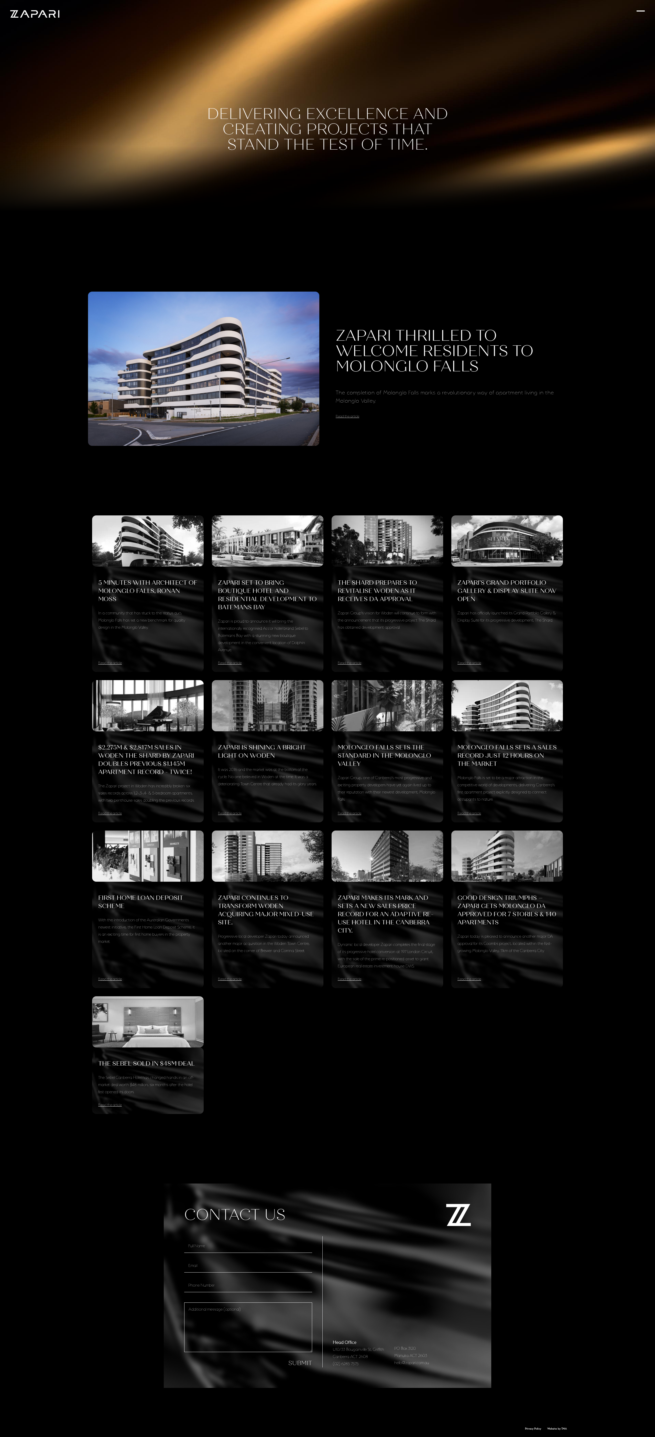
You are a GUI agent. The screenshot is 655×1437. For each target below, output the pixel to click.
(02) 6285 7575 (345, 1363)
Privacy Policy (533, 1428)
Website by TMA (557, 1428)
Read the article (347, 416)
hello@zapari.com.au (411, 1362)
